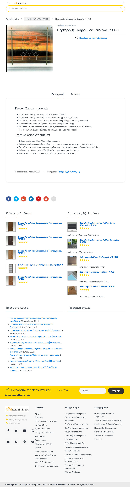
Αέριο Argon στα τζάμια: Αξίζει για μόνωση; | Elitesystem (34, 355)
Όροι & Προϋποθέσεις (44, 462)
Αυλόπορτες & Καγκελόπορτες (108, 424)
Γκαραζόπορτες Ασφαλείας (77, 447)
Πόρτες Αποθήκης (72, 472)
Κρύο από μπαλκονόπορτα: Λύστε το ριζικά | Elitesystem (35, 361)
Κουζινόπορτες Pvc (73, 432)
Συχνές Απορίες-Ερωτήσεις (47, 466)
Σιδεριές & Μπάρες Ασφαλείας (108, 420)
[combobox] (62, 9)
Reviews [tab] (75, 94)
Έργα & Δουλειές (42, 429)
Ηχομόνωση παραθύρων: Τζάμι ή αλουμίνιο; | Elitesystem (35, 342)
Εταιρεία (39, 417)
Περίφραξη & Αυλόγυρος (37, 19)
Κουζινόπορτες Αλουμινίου (76, 428)
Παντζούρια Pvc (72, 439)
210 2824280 (14, 423)
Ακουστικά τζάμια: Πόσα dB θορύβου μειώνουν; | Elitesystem (36, 336)
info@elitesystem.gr (17, 416)
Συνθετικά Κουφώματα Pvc (77, 424)
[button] (51, 26)
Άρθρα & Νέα (41, 425)
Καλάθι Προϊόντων (43, 444)
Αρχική (38, 413)
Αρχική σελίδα (12, 19)
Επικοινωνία (40, 440)
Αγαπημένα (40, 436)
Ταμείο (38, 448)
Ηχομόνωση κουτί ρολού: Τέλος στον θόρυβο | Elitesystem (35, 330)
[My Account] (123, 3)
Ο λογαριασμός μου (44, 451)
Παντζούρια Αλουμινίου (75, 436)
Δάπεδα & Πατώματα (103, 436)
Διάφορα (98, 439)
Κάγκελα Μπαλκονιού (103, 432)
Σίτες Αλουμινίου (72, 451)
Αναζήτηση (121, 9)
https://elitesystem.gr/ (18, 419)
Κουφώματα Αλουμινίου (75, 413)
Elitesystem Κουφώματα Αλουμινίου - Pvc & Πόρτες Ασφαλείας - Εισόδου (41, 484)
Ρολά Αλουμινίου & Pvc (75, 443)
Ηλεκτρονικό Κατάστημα (46, 421)
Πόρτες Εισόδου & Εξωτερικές (78, 455)
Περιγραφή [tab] (57, 94)
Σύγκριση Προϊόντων (44, 432)
